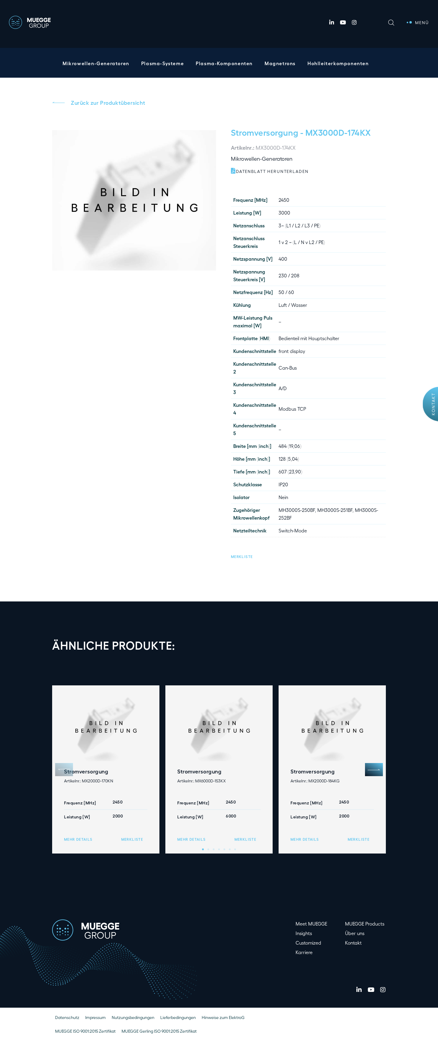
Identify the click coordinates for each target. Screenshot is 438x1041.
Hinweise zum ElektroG (223, 1017)
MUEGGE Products (364, 923)
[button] (242, 556)
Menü (422, 22)
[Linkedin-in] (331, 22)
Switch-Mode (293, 530)
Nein (283, 497)
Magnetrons (280, 63)
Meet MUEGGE (311, 923)
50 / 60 (286, 292)
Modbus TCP (292, 409)
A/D (283, 388)
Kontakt (433, 404)
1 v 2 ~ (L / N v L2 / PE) (302, 242)
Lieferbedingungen (178, 1017)
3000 (284, 212)
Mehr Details (78, 839)
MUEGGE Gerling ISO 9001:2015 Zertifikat (159, 1031)
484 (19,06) (290, 446)
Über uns (354, 933)
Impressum (95, 1017)
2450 (284, 200)
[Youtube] (343, 22)
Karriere (304, 952)
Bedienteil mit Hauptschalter (309, 338)
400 (283, 259)
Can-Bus (288, 368)
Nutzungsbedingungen (133, 1017)
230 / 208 (289, 275)
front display (292, 351)
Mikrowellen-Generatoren (96, 63)
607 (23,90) (290, 471)
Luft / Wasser (293, 305)
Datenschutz (67, 1017)
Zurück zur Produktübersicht (108, 102)
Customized (308, 942)
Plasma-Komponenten (224, 63)
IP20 (283, 484)
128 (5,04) (289, 459)
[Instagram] (354, 22)
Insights (304, 933)
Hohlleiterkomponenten (338, 63)
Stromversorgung (264, 132)
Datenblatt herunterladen (272, 171)
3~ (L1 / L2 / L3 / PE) (299, 225)
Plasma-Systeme (162, 63)
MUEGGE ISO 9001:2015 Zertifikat (85, 1031)
